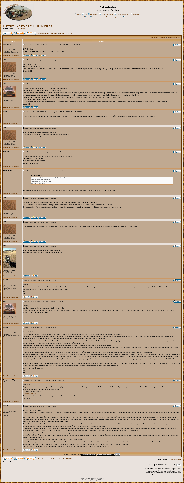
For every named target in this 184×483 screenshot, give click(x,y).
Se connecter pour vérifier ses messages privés (107, 17)
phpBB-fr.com (92, 480)
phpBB (88, 478)
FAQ (85, 14)
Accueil (79, 14)
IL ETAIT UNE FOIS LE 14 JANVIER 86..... (29, 26)
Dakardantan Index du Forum (47, 33)
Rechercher (94, 14)
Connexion (128, 17)
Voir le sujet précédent (158, 37)
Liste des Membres (107, 14)
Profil (87, 17)
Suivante (22, 28)
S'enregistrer (136, 14)
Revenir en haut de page (11, 55)
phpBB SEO (99, 480)
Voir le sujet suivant (173, 37)
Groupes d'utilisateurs (122, 14)
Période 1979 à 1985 (65, 33)
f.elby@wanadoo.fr (29, 394)
